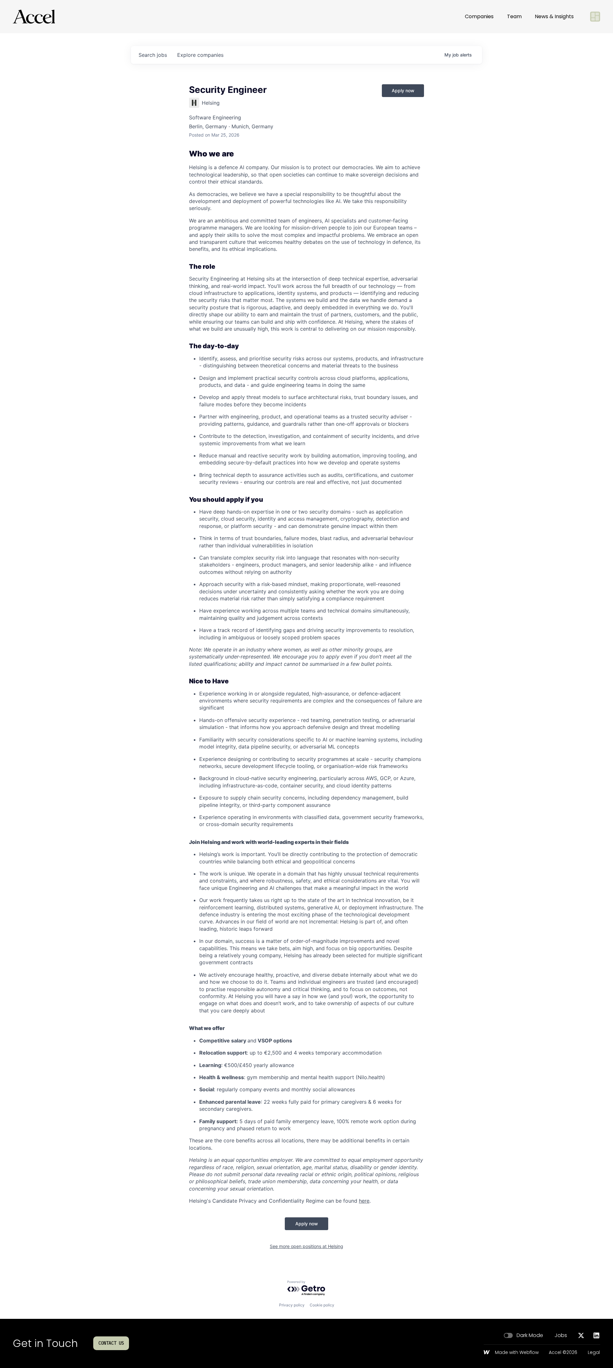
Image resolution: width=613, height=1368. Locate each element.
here (364, 1201)
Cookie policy (322, 1305)
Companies (479, 16)
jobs (153, 55)
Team (514, 16)
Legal (594, 1353)
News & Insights (554, 16)
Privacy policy (292, 1305)
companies (200, 55)
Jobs (561, 1335)
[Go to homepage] (34, 16)
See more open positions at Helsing (306, 1246)
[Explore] (595, 16)
